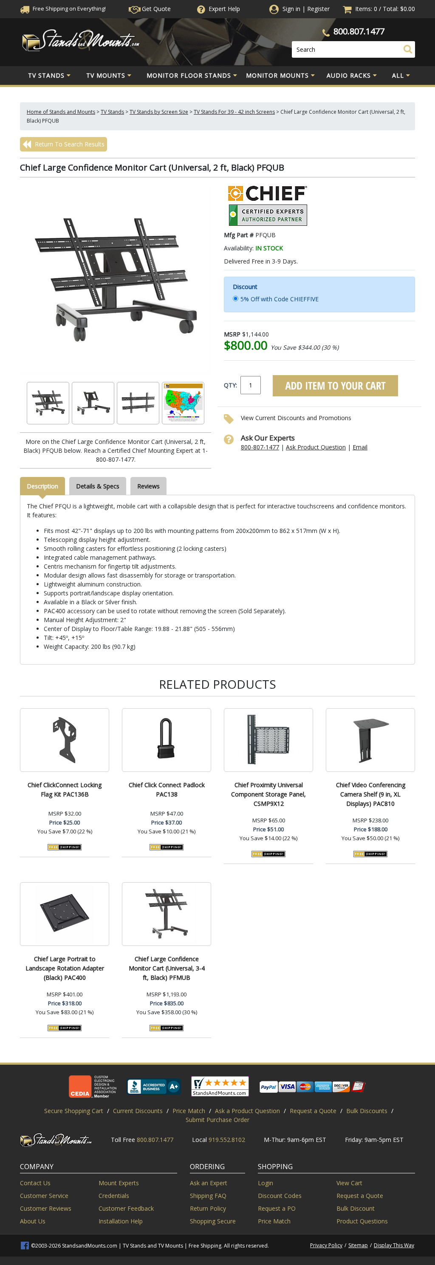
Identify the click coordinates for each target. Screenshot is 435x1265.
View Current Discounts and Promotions (296, 418)
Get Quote (155, 9)
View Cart (349, 1183)
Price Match (188, 1111)
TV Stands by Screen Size (159, 111)
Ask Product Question (316, 447)
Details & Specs (97, 486)
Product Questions (362, 1221)
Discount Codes (280, 1196)
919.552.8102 (227, 1140)
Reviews (148, 486)
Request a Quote (313, 1111)
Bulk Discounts (366, 1111)
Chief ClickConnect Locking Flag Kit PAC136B (65, 789)
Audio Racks (349, 75)
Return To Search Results (69, 144)
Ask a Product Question (247, 1111)
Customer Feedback (126, 1208)
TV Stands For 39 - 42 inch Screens (234, 111)
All (398, 75)
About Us (32, 1221)
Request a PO (277, 1208)
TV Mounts (105, 75)
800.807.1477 (358, 31)
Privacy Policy (326, 1245)
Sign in (291, 9)
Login (265, 1183)
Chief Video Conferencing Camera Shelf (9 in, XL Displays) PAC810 (370, 794)
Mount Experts (119, 1183)
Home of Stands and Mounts (61, 111)
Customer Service (44, 1196)
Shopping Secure (213, 1221)
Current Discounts (138, 1111)
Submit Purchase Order (217, 1120)
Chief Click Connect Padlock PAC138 (167, 789)
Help (224, 9)
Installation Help (121, 1221)
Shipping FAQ (208, 1196)
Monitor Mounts (277, 75)
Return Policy (208, 1208)
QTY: (230, 385)
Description (42, 486)
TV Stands (46, 75)
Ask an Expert (208, 1183)
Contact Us (35, 1183)
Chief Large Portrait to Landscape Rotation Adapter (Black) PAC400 (64, 968)
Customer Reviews (45, 1208)
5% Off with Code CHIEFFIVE (279, 299)
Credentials (114, 1196)
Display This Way (394, 1245)
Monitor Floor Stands (189, 75)
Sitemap (358, 1245)
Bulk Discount (355, 1208)
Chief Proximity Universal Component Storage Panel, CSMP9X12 (268, 794)
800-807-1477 (260, 447)
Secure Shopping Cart (73, 1111)
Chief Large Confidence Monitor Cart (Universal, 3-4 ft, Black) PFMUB (167, 968)
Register (318, 9)
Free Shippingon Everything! (68, 8)
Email (360, 447)
